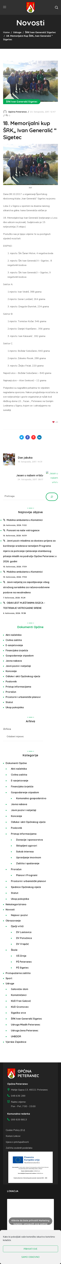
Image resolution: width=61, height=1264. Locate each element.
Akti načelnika (13, 634)
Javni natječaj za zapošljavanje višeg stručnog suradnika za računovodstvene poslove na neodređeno (26, 587)
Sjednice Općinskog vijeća (26, 887)
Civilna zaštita (14, 640)
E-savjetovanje (14, 645)
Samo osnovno (30, 1257)
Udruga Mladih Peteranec (25, 1024)
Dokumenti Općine (30, 627)
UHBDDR (16, 1036)
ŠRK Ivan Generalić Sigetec (40, 32)
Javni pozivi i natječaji (18, 665)
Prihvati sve (30, 1248)
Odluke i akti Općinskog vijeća (23, 676)
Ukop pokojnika (15, 707)
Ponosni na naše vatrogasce (23, 530)
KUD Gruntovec (20, 1006)
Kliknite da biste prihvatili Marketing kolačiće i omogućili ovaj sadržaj (30, 1222)
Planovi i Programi (26, 875)
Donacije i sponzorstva (29, 839)
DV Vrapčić (22, 943)
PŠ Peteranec (24, 961)
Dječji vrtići (17, 926)
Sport (9, 978)
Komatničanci (19, 995)
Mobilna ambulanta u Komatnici (25, 519)
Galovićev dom (19, 989)
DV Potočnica (24, 938)
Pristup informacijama (18, 686)
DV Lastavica (23, 932)
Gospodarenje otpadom (20, 655)
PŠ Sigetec (22, 967)
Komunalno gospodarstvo (31, 798)
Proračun (11, 691)
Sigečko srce (18, 1012)
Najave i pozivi (19, 915)
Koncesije (11, 671)
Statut (9, 702)
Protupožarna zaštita (18, 973)
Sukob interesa (25, 851)
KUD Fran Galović (21, 1000)
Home (6, 32)
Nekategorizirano (16, 904)
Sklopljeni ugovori (26, 845)
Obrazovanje (13, 920)
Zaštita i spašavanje (27, 863)
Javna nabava (14, 660)
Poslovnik (11, 681)
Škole (14, 949)
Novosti (10, 909)
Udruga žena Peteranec (24, 1030)
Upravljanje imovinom (28, 857)
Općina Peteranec (17, 111)
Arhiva (7, 729)
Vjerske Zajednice (16, 1041)
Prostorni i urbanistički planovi (23, 697)
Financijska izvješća (17, 650)
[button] (56, 7)
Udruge (17, 32)
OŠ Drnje (21, 955)
